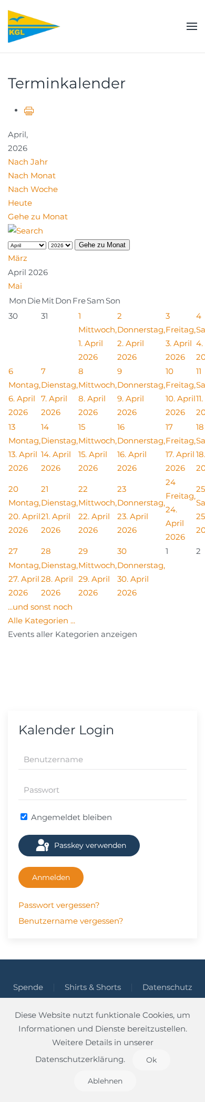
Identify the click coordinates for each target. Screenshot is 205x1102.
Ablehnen (105, 1081)
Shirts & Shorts (93, 987)
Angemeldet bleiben (70, 817)
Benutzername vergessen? (71, 921)
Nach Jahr (28, 162)
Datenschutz (167, 987)
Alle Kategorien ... (41, 620)
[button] (192, 26)
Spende (28, 987)
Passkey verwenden (89, 845)
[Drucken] (29, 110)
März (17, 258)
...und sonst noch (40, 607)
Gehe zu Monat (38, 216)
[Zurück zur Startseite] (34, 26)
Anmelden (51, 877)
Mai (15, 286)
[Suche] (25, 230)
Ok (151, 1060)
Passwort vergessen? (59, 905)
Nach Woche (33, 189)
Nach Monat (32, 175)
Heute (20, 203)
